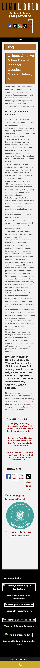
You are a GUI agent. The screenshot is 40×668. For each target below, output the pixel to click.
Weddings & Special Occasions (19, 626)
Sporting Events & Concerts (18, 611)
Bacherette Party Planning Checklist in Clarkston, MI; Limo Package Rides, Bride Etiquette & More (20, 442)
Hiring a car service (12, 393)
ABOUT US (23, 659)
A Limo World (29, 407)
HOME (12, 659)
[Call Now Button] (20, 664)
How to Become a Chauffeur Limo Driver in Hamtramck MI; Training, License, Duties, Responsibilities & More (20, 456)
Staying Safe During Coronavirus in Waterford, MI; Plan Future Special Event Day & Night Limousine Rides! (20, 427)
